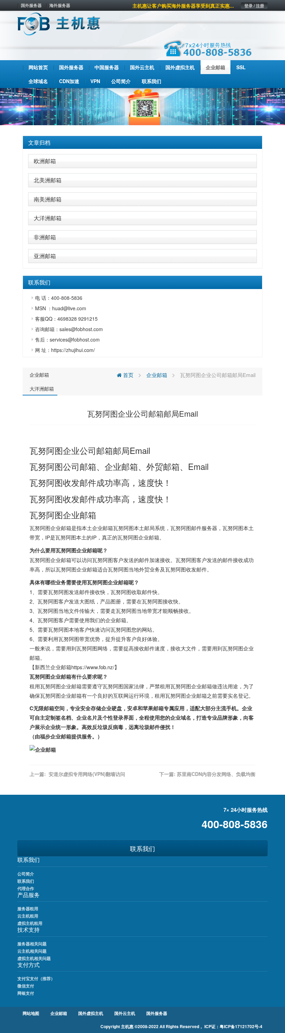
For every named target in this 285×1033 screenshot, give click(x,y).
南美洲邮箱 (48, 199)
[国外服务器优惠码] (142, 105)
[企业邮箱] (43, 749)
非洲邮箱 (45, 237)
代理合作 (25, 888)
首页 (127, 374)
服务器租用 (27, 908)
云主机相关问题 (32, 951)
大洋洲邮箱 (48, 218)
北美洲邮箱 (48, 180)
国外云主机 (124, 1013)
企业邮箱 (39, 374)
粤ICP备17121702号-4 (241, 1026)
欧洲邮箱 (45, 161)
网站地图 (31, 1013)
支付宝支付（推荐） (36, 978)
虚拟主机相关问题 (34, 958)
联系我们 (142, 848)
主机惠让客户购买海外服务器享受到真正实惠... (183, 5)
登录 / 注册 (254, 5)
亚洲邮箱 (45, 256)
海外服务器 (59, 5)
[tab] (142, 142)
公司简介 (25, 874)
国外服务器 (31, 5)
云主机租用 (27, 916)
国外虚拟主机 (90, 1013)
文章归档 (39, 142)
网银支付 (25, 993)
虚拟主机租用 (29, 923)
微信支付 (25, 986)
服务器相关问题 (32, 943)
